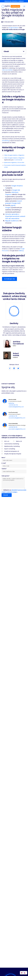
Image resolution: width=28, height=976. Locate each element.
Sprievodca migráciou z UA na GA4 (14, 162)
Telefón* (4, 468)
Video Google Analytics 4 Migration (14, 155)
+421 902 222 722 (13, 405)
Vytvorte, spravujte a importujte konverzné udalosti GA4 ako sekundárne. (15, 216)
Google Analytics (13, 27)
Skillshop (21, 250)
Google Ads (16, 190)
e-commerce (18, 160)
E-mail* (4, 463)
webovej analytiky (7, 70)
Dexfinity (14, 323)
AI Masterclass (15, 6)
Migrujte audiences (11, 221)
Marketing (11, 403)
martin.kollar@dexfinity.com (16, 407)
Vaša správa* (6, 476)
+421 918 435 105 (13, 427)
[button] (9, 279)
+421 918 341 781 (13, 416)
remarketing (5, 140)
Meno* (4, 457)
